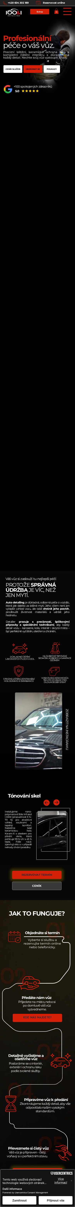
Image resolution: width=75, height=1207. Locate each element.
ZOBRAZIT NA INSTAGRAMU (67, 729)
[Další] (56, 802)
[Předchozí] (46, 802)
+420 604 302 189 (18, 2)
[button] (56, 11)
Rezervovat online (54, 2)
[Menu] (67, 11)
